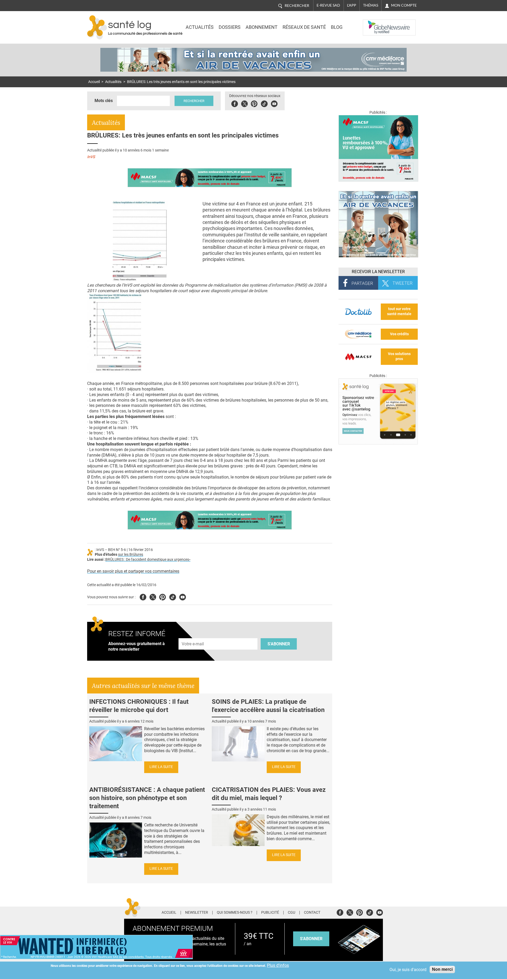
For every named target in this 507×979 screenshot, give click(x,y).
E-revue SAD (328, 5)
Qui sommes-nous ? (234, 912)
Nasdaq (373, 23)
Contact (312, 912)
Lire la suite (161, 767)
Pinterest (254, 102)
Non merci (442, 969)
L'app (351, 5)
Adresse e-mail (193, 635)
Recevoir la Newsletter (378, 271)
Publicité (270, 912)
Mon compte (404, 5)
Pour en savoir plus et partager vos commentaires (133, 571)
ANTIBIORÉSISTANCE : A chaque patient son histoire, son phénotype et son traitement (147, 798)
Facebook (234, 102)
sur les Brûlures (130, 554)
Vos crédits (399, 334)
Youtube (182, 596)
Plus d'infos (278, 965)
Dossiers (230, 27)
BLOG (336, 27)
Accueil (94, 82)
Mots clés (104, 100)
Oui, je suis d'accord (407, 969)
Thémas (370, 5)
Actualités (200, 27)
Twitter (244, 102)
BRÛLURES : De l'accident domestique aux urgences (147, 559)
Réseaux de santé (304, 27)
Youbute (274, 102)
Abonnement (262, 27)
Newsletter (196, 912)
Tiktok (264, 102)
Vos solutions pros (399, 356)
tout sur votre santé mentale (399, 311)
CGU (291, 912)
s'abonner (311, 938)
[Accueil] (97, 27)
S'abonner (278, 643)
